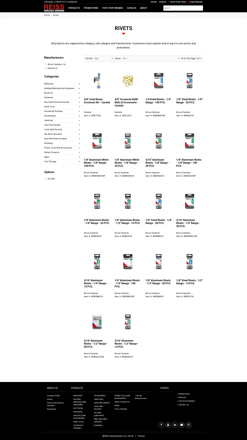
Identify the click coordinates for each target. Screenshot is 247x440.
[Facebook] (161, 425)
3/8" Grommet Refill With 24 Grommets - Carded (126, 102)
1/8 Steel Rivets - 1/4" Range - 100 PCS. (158, 101)
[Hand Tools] (79, 106)
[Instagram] (188, 425)
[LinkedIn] (175, 425)
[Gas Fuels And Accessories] (79, 102)
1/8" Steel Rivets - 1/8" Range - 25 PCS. (189, 101)
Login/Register (196, 2)
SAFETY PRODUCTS (122, 402)
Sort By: (89, 58)
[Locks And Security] (79, 129)
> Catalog (181, 398)
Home (47, 15)
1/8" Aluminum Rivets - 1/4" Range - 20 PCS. (158, 282)
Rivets (56, 15)
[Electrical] (79, 93)
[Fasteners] (79, 97)
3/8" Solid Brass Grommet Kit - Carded (97, 101)
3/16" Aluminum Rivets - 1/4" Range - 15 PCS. (96, 283)
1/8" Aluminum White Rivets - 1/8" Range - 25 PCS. (127, 162)
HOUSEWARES (99, 396)
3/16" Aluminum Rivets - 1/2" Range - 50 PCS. (96, 343)
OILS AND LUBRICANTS (99, 414)
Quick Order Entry (178, 2)
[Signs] (79, 157)
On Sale (51, 179)
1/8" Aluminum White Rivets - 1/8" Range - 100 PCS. (96, 162)
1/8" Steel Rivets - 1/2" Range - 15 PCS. (189, 282)
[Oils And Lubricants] (79, 134)
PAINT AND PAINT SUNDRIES (100, 420)
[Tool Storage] (79, 161)
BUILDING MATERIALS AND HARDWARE (79, 402)
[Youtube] (168, 425)
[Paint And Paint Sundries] (79, 138)
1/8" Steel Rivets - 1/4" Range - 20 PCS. (159, 221)
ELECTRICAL (78, 408)
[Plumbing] (79, 143)
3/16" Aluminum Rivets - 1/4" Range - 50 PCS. (188, 223)
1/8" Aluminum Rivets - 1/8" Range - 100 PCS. (188, 162)
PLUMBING (98, 425)
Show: (118, 58)
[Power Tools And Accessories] (79, 147)
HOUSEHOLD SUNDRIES (78, 426)
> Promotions (183, 394)
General (52, 68)
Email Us (73, 2)
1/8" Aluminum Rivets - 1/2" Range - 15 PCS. (127, 221)
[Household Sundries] (79, 111)
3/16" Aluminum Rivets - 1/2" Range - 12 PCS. (126, 343)
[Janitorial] (79, 120)
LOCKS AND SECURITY (98, 407)
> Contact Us (183, 405)
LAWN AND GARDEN (102, 403)
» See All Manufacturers (141, 397)
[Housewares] (79, 115)
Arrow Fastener (57, 64)
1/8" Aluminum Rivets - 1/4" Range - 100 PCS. (127, 283)
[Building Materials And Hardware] (79, 88)
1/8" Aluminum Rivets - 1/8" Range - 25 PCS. (96, 221)
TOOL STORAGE (120, 409)
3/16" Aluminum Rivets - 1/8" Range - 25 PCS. (157, 162)
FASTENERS (77, 412)
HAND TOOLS (78, 422)
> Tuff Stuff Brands (186, 401)
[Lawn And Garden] (79, 125)
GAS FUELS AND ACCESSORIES (79, 417)
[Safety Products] (79, 152)
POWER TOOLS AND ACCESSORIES (122, 397)
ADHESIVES (77, 396)
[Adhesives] (79, 83)
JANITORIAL (98, 399)
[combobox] (183, 8)
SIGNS (116, 406)
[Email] (182, 425)
